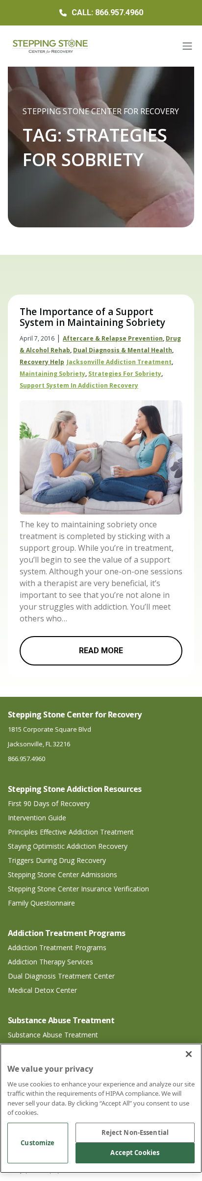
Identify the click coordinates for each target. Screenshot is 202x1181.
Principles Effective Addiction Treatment (71, 832)
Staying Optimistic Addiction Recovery (67, 846)
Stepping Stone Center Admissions (62, 874)
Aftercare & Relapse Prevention (113, 338)
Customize (37, 1142)
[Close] (189, 1054)
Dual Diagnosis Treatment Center (61, 976)
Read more (101, 650)
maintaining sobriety (52, 373)
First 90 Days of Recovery (49, 803)
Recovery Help (42, 362)
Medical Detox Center (42, 990)
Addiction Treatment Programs (57, 947)
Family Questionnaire (41, 903)
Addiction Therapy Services (50, 961)
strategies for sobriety (124, 373)
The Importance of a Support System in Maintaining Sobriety (92, 317)
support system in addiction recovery (79, 385)
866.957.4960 (26, 758)
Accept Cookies (134, 1152)
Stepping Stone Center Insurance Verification (78, 888)
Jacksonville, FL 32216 (39, 743)
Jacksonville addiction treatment (119, 362)
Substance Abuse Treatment (53, 1034)
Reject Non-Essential (135, 1132)
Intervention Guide (37, 817)
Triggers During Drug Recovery (57, 860)
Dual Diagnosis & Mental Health (122, 350)
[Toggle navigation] (187, 46)
